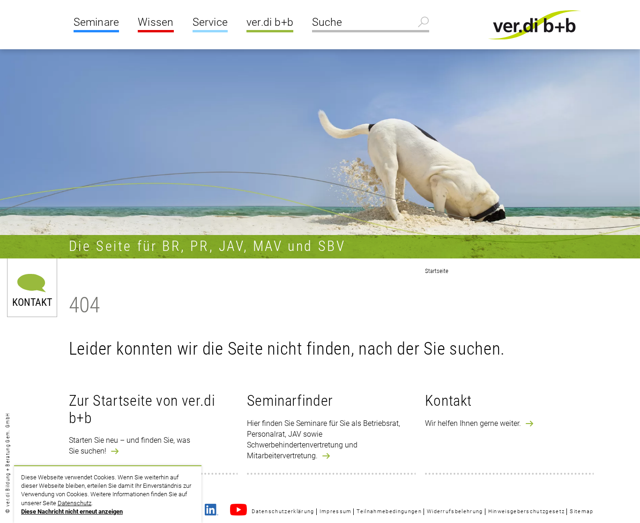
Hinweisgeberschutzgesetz (526, 511)
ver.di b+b (269, 22)
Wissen (155, 22)
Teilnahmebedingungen (389, 511)
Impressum (336, 511)
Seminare (96, 22)
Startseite (436, 270)
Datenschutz (74, 503)
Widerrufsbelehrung (455, 511)
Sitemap (581, 511)
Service (210, 22)
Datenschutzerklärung (283, 511)
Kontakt (32, 301)
